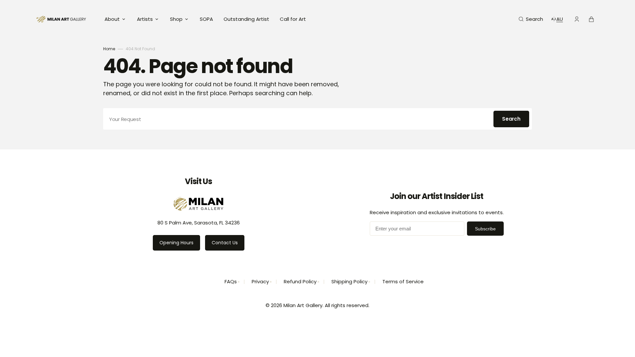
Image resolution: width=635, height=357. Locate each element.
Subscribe (485, 228)
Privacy (260, 281)
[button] (531, 19)
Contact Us (225, 242)
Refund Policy (300, 281)
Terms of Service (403, 281)
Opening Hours (176, 242)
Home (109, 49)
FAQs (231, 281)
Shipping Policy (349, 281)
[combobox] (317, 119)
